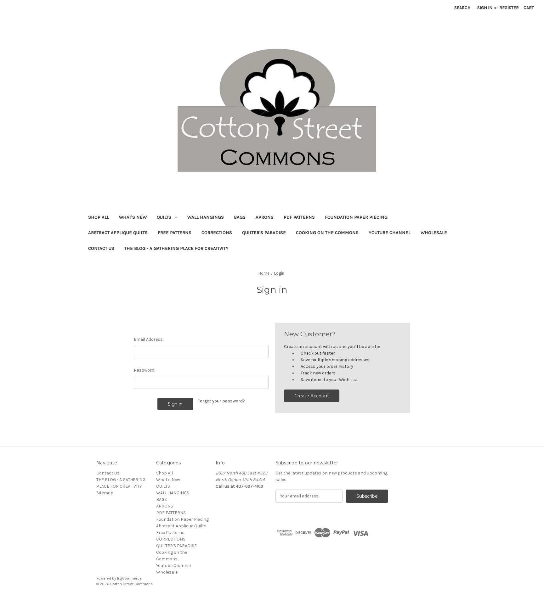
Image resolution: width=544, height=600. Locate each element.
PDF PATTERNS (299, 217)
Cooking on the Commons (327, 232)
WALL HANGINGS (205, 217)
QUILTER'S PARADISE (264, 232)
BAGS (240, 217)
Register (509, 7)
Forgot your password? (221, 401)
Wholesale (434, 232)
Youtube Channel (390, 232)
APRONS (265, 217)
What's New (133, 217)
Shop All (98, 217)
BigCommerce (129, 578)
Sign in (484, 7)
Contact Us (101, 248)
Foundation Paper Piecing (356, 217)
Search (462, 7)
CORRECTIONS (216, 232)
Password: (144, 370)
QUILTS (164, 217)
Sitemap (104, 493)
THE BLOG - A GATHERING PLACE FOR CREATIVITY (176, 248)
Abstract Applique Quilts (118, 232)
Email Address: (149, 339)
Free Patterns (174, 232)
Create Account (311, 396)
